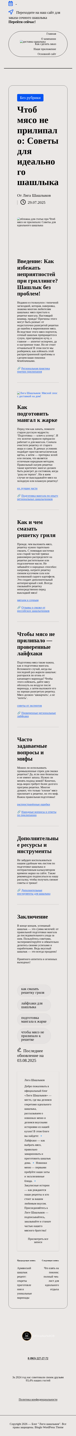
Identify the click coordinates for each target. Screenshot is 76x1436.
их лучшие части (27, 488)
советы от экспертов (29, 705)
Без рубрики (30, 97)
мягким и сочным (28, 600)
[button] (38, 1240)
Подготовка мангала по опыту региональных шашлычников (37, 497)
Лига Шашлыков (34, 1080)
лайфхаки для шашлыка (32, 1005)
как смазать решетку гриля (32, 990)
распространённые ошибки (33, 804)
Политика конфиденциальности (38, 1399)
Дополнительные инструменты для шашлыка (33, 892)
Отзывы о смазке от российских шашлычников (33, 609)
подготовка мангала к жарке (33, 1019)
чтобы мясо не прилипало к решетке (32, 1035)
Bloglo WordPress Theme (49, 1427)
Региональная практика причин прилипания (33, 370)
